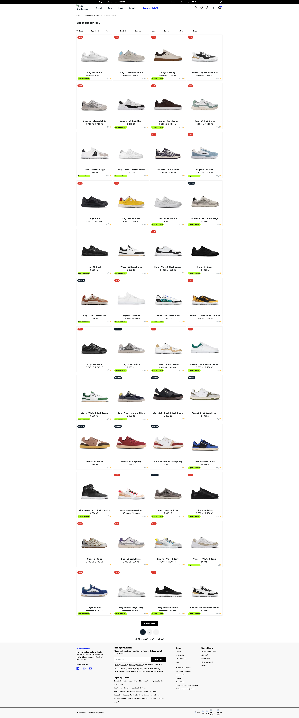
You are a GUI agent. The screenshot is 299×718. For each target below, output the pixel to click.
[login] (207, 7)
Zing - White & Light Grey (131, 607)
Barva (166, 31)
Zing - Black (94, 218)
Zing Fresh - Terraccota (94, 315)
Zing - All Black (204, 267)
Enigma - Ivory (168, 72)
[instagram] (84, 668)
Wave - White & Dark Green (94, 413)
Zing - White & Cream (168, 364)
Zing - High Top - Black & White (94, 510)
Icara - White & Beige (94, 169)
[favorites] (202, 7)
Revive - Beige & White (131, 510)
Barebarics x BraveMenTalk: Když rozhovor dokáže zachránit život (137, 695)
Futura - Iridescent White (167, 315)
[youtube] (90, 668)
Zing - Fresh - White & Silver (131, 169)
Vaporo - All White (168, 218)
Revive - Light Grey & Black (205, 72)
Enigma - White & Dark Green (204, 364)
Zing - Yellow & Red (131, 218)
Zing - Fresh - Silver (131, 364)
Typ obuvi (95, 31)
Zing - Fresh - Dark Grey (168, 510)
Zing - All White (94, 72)
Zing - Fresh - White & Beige (204, 218)
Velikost (80, 31)
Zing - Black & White (168, 607)
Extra (181, 31)
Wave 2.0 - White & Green (204, 413)
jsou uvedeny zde (158, 671)
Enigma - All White (131, 315)
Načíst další (149, 623)
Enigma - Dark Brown (167, 121)
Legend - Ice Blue (204, 169)
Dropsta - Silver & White (94, 121)
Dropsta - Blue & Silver (168, 169)
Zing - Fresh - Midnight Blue (131, 413)
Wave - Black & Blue (205, 461)
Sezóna (138, 31)
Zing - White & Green (205, 121)
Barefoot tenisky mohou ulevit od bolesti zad (130, 688)
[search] (196, 7)
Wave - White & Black (131, 267)
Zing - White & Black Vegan (167, 267)
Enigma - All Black (205, 510)
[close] (221, 2)
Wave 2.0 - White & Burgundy (167, 461)
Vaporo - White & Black (131, 121)
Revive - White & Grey (167, 559)
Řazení (196, 31)
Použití (123, 31)
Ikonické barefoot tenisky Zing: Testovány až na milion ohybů (136, 691)
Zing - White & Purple (131, 559)
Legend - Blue (94, 607)
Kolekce (153, 31)
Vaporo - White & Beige (204, 559)
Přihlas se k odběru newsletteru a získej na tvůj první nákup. (138, 652)
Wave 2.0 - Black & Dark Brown (168, 413)
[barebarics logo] (85, 7)
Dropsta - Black (94, 364)
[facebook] (78, 668)
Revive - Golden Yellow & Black (205, 315)
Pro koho (109, 31)
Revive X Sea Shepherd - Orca (204, 607)
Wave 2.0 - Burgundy (131, 461)
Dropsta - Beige (94, 559)
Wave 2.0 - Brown (94, 461)
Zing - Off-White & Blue (131, 72)
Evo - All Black (94, 267)
